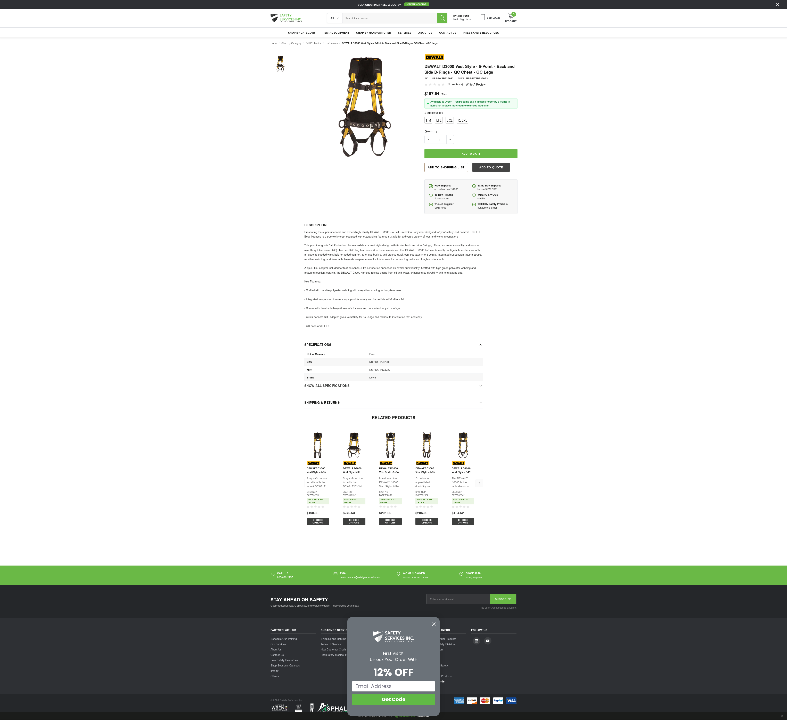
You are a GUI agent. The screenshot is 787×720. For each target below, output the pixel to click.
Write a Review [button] (476, 84)
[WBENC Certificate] (280, 708)
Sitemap (275, 676)
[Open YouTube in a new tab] (487, 641)
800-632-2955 (285, 577)
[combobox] (389, 18)
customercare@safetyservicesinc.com (361, 577)
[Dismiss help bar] (782, 716)
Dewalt (373, 377)
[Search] (442, 18)
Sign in (464, 19)
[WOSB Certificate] (298, 708)
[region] (390, 483)
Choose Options (318, 521)
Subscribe (503, 599)
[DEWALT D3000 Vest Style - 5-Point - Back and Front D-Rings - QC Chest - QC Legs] (463, 445)
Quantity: (431, 131)
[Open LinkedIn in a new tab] (476, 641)
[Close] (777, 4)
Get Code (393, 699)
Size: (433, 112)
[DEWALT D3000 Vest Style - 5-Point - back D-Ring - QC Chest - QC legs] (317, 445)
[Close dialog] (434, 624)
